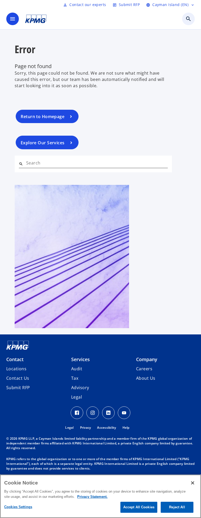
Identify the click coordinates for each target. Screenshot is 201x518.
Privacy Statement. (92, 497)
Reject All (177, 507)
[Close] (192, 483)
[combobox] (97, 163)
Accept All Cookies (138, 507)
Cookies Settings (18, 507)
